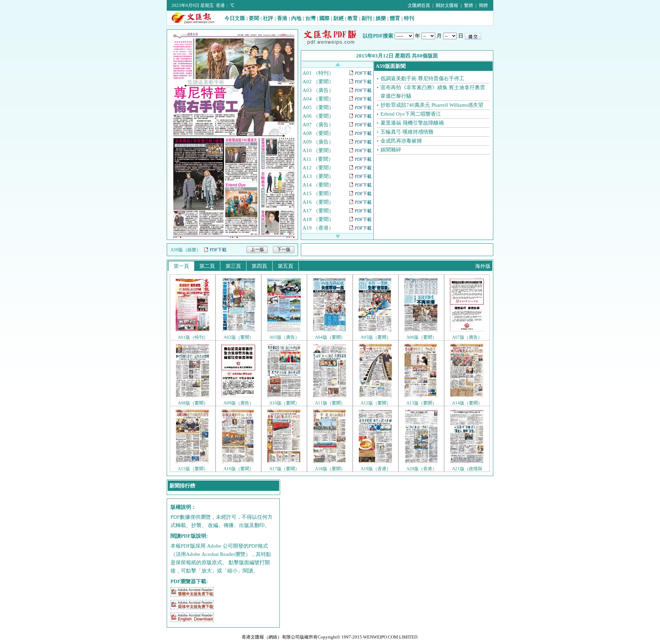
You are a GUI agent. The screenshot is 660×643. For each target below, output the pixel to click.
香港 (282, 18)
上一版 (257, 249)
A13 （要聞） (318, 176)
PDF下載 (218, 249)
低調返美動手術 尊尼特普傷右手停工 (422, 78)
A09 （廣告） (318, 142)
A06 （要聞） (318, 116)
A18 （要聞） (318, 219)
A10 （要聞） (318, 150)
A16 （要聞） (318, 202)
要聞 (254, 18)
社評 (268, 18)
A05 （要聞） (318, 107)
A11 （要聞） (317, 159)
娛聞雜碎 (391, 149)
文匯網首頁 (419, 5)
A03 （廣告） (318, 90)
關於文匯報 (447, 5)
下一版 (283, 249)
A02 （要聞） (318, 81)
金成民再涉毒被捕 (401, 141)
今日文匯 (234, 18)
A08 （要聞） (318, 133)
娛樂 (381, 18)
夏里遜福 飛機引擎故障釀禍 (412, 123)
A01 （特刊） (318, 73)
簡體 (483, 5)
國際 (324, 18)
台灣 (310, 18)
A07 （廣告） (318, 124)
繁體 (468, 5)
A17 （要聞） (318, 210)
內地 (296, 18)
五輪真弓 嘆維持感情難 (407, 132)
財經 (338, 18)
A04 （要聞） (318, 99)
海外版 (483, 266)
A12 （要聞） (318, 167)
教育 (353, 18)
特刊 (409, 18)
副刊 (367, 18)
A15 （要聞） (318, 193)
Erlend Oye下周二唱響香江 (411, 114)
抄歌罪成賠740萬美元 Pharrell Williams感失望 (432, 105)
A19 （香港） (318, 228)
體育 (395, 18)
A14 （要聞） (318, 185)
